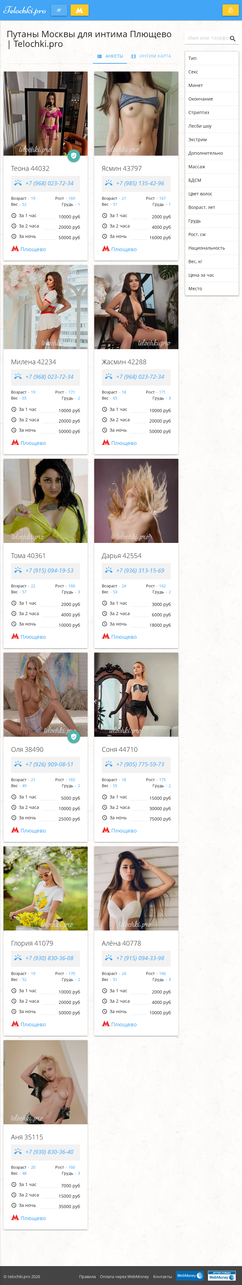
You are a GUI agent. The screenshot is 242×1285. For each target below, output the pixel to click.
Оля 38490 (27, 749)
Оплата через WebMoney (124, 1276)
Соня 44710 (120, 749)
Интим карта (151, 56)
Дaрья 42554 (121, 555)
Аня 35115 (27, 1136)
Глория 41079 (32, 943)
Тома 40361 (28, 555)
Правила (87, 1276)
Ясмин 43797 (122, 168)
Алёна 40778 (121, 943)
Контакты (162, 1276)
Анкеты (110, 56)
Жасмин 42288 (124, 361)
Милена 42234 (33, 361)
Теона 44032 (30, 168)
